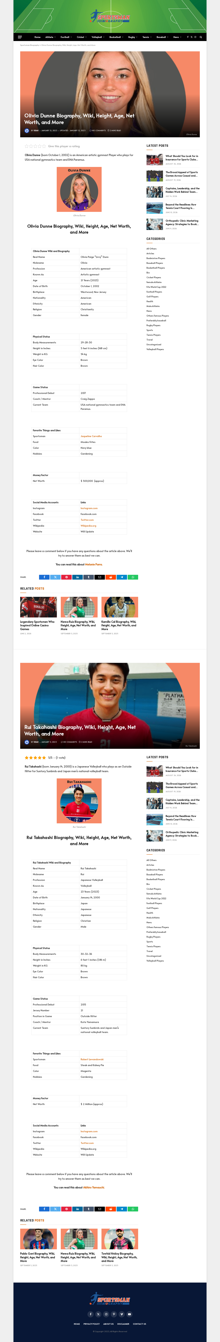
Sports (150, 330)
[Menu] (20, 37)
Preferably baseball (156, 320)
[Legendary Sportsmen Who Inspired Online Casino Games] (38, 607)
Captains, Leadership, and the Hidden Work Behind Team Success (182, 190)
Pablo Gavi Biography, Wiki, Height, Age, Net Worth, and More (37, 1257)
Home (37, 36)
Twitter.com (87, 519)
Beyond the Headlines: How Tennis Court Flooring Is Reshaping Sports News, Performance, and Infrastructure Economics (181, 206)
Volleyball (97, 36)
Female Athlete (154, 282)
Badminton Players (156, 258)
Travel (150, 339)
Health (150, 301)
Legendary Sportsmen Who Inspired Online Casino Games (37, 625)
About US (108, 1324)
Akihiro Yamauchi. (94, 1187)
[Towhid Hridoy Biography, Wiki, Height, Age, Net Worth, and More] (119, 1239)
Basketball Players (156, 267)
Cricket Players (154, 277)
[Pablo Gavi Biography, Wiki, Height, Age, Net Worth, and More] (38, 1239)
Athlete (49, 36)
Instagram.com (89, 508)
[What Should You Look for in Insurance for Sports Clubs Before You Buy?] (155, 159)
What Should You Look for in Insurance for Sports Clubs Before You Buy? (182, 157)
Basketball (115, 36)
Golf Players (152, 296)
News (176, 36)
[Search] (200, 37)
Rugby (131, 36)
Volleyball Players (155, 349)
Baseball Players (155, 263)
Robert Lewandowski (92, 1059)
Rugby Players (153, 325)
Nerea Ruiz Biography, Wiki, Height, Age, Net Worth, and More (78, 625)
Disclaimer (123, 1324)
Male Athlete (153, 306)
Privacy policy (92, 1324)
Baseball (161, 36)
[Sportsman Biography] (110, 16)
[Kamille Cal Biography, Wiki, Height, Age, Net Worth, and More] (119, 607)
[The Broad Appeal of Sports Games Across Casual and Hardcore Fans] (155, 175)
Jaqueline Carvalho (91, 436)
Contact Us (139, 1324)
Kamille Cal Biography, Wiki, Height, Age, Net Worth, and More (118, 625)
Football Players (154, 291)
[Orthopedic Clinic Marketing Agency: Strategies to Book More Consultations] (155, 224)
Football (65, 36)
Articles (150, 253)
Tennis (145, 36)
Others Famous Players (158, 315)
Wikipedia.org (88, 525)
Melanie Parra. (94, 564)
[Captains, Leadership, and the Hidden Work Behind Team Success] (155, 192)
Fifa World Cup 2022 (156, 287)
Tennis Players (154, 334)
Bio (148, 272)
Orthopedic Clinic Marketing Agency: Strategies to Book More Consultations (182, 222)
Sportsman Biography (29, 45)
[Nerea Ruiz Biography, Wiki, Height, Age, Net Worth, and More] (79, 607)
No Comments (99, 130)
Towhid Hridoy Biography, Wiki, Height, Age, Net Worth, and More (119, 1257)
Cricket (80, 36)
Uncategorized (154, 344)
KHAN (36, 130)
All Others (152, 248)
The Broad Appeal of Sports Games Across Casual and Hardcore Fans (182, 173)
